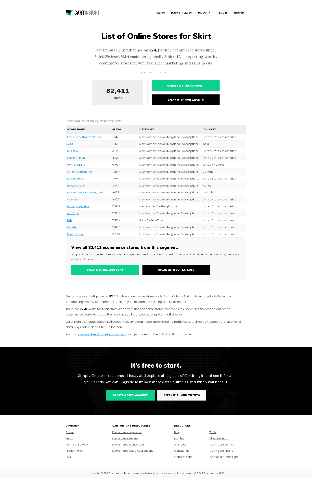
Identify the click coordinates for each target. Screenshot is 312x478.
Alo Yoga (73, 213)
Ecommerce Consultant (128, 444)
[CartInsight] (83, 12)
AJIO (70, 144)
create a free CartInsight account (102, 334)
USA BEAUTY (75, 151)
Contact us (181, 451)
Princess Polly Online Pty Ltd (85, 192)
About (70, 432)
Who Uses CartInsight (223, 457)
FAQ (68, 457)
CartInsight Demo (221, 444)
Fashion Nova (76, 158)
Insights (179, 438)
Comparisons (183, 457)
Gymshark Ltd (76, 164)
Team (69, 438)
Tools (212, 432)
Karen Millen (75, 178)
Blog (177, 432)
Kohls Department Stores (84, 137)
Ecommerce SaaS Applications (132, 451)
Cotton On (74, 199)
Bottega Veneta (78, 206)
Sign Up (239, 13)
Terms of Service (77, 444)
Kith (69, 220)
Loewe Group (76, 185)
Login (223, 13)
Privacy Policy (74, 451)
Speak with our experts (186, 100)
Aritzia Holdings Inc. (79, 172)
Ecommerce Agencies (127, 432)
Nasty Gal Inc (75, 234)
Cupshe (72, 227)
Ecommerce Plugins (125, 438)
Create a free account (185, 86)
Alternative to (218, 438)
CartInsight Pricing (221, 451)
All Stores (180, 444)
